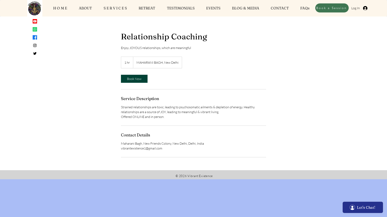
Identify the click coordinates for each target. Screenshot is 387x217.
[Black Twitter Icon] (35, 53)
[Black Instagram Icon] (35, 45)
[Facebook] (35, 37)
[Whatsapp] (35, 29)
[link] (134, 79)
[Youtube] (35, 21)
